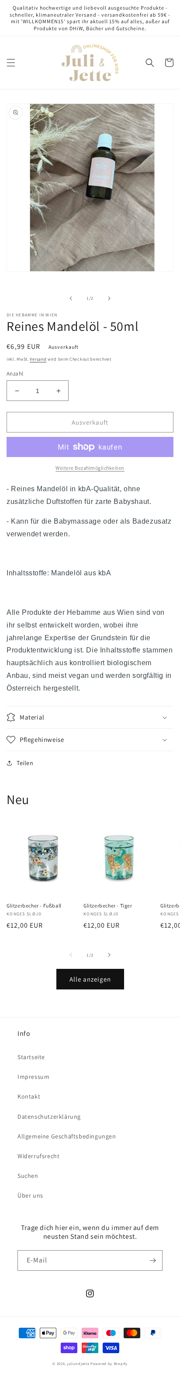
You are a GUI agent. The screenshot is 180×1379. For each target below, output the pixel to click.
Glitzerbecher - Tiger (107, 905)
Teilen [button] (25, 763)
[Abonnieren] (152, 1260)
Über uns (30, 1195)
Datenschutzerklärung (49, 1116)
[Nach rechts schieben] (109, 298)
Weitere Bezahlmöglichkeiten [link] (90, 467)
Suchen (27, 1176)
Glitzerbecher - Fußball (34, 905)
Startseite (31, 1057)
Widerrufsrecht (38, 1156)
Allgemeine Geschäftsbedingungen (66, 1136)
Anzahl (15, 373)
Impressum (33, 1077)
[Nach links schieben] (70, 298)
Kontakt (28, 1096)
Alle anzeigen (90, 979)
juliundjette (78, 1363)
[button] (11, 62)
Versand (38, 359)
